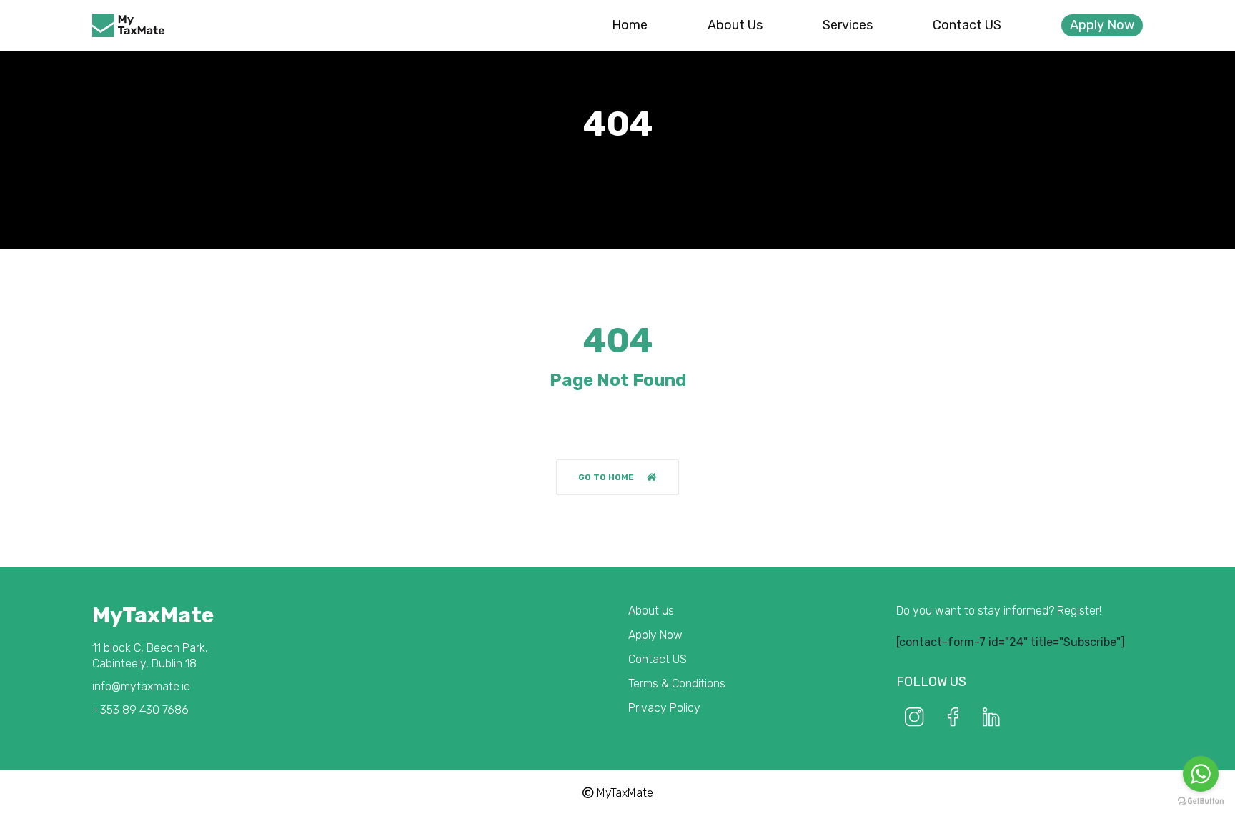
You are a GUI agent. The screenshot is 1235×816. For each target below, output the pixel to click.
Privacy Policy (664, 708)
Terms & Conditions (676, 683)
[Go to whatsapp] (1201, 774)
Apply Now (1102, 25)
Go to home (606, 477)
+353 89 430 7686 (140, 710)
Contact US (967, 25)
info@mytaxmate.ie (141, 686)
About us (735, 25)
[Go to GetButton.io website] (1201, 801)
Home (630, 25)
